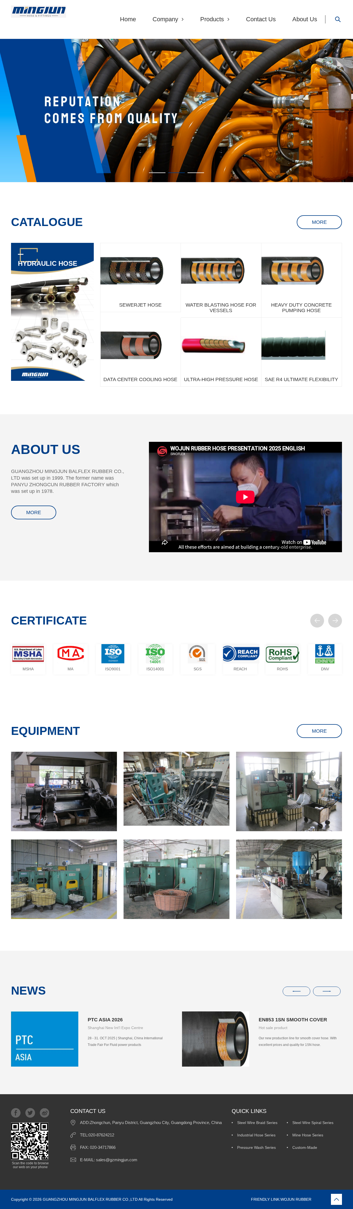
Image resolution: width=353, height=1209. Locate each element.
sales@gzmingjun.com (116, 1159)
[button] (317, 621)
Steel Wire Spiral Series (312, 1122)
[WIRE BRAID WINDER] (289, 791)
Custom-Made (304, 1147)
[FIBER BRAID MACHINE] (176, 879)
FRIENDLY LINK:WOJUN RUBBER (242, 1199)
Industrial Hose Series (256, 1135)
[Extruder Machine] (176, 789)
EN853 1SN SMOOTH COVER (293, 1019)
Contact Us (261, 19)
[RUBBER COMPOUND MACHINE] (64, 791)
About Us (304, 19)
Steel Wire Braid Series (257, 1122)
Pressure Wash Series (256, 1147)
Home (128, 19)
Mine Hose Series (307, 1135)
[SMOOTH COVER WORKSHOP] (289, 879)
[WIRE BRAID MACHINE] (64, 879)
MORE (319, 222)
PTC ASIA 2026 (105, 1019)
